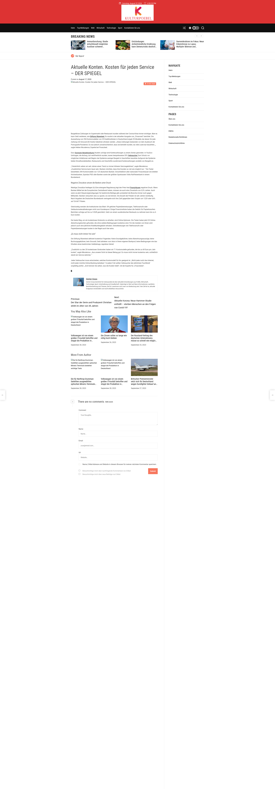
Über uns (172, 119)
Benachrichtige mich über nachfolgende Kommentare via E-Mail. (106, 471)
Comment (82, 410)
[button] (201, 35)
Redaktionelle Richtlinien (178, 137)
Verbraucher (133, 156)
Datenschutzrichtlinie (177, 143)
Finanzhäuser (135, 188)
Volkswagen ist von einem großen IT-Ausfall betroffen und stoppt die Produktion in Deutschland (84, 339)
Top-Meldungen (83, 28)
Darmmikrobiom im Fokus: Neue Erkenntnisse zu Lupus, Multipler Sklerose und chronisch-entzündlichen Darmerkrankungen (145, 46)
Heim (73, 28)
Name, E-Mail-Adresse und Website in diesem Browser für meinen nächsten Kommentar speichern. (119, 464)
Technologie (111, 28)
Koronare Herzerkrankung (84, 153)
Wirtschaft (101, 28)
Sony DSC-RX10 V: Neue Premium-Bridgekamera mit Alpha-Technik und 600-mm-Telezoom (189, 45)
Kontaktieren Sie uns (132, 28)
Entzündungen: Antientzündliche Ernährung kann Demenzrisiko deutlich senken (99, 45)
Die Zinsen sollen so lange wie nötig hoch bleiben (114, 336)
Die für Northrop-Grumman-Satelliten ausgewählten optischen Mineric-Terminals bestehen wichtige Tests (83, 383)
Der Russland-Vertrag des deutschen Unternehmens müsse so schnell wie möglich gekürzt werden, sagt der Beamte (144, 340)
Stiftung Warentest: (97, 136)
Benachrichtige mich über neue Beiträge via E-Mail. (101, 474)
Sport (120, 28)
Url (80, 452)
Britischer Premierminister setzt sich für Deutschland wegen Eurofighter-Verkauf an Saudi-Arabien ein (143, 383)
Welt (92, 28)
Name (81, 429)
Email (81, 441)
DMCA (171, 131)
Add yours (109, 402)
